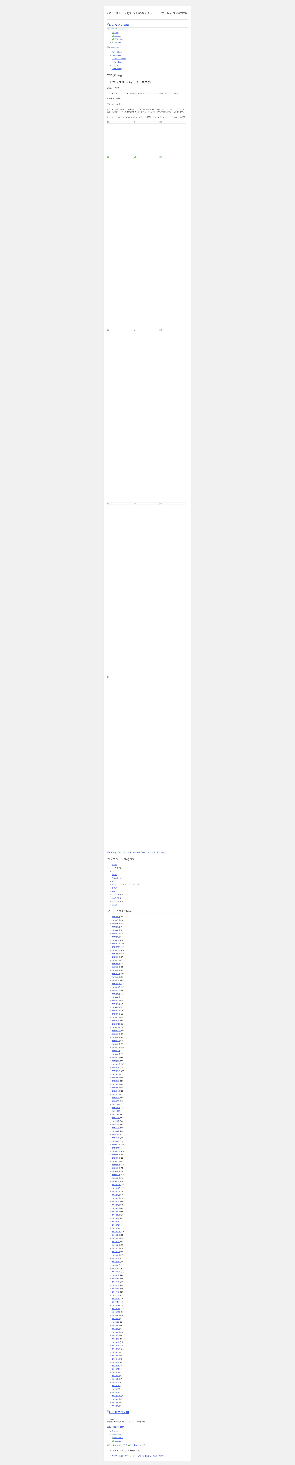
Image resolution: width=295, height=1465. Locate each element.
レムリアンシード (118, 898)
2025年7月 (116, 960)
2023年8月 (116, 1037)
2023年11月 (116, 1027)
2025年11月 (116, 947)
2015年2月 (116, 1362)
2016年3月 (116, 1335)
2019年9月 (116, 1195)
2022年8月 (116, 1078)
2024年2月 (116, 1017)
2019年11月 (116, 1188)
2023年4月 (116, 1051)
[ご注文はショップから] (117, 1445)
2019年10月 (116, 1191)
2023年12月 (116, 1024)
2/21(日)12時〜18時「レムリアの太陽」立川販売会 (145, 852)
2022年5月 (116, 1088)
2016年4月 (116, 1332)
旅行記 (114, 875)
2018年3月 (116, 1255)
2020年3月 (116, 1175)
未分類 (114, 865)
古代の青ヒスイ (117, 878)
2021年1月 (115, 1141)
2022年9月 (116, 1074)
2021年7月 (116, 1121)
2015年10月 (116, 1349)
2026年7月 (116, 920)
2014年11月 (116, 1372)
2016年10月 (116, 1312)
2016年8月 (116, 1319)
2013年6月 (116, 1402)
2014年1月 (116, 1386)
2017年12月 (116, 1265)
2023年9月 (116, 1034)
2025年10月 (116, 950)
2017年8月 (116, 1278)
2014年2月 (116, 1382)
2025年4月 (116, 970)
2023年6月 (116, 1044)
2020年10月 (116, 1151)
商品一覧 (117, 52)
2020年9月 (116, 1155)
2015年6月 (116, 1356)
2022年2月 (116, 1098)
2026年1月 (116, 940)
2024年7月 (116, 1000)
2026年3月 (116, 933)
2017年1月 (115, 1302)
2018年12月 (116, 1225)
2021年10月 (116, 1111)
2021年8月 (116, 1118)
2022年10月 (116, 1071)
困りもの (111, 852)
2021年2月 (116, 1138)
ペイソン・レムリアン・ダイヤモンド (125, 884)
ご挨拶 (116, 55)
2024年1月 (116, 1021)
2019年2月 (116, 1218)
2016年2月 (116, 1339)
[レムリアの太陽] (118, 24)
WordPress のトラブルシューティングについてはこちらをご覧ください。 (138, 1456)
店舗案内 (117, 69)
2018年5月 (116, 1248)
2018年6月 (116, 1245)
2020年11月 (116, 1148)
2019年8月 (116, 1198)
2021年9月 (116, 1114)
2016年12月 (116, 1305)
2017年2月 (116, 1299)
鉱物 (113, 891)
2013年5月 (116, 1406)
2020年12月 (116, 1145)
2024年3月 (116, 1014)
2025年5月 (116, 967)
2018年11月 (116, 1228)
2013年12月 (116, 1389)
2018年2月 (116, 1258)
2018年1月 (116, 1262)
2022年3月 (116, 1094)
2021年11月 (116, 1108)
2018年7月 (116, 1242)
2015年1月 (116, 1366)
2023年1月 (116, 1061)
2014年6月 (116, 1376)
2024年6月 (116, 1004)
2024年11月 (116, 987)
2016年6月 (116, 1325)
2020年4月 (116, 1171)
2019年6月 (116, 1205)
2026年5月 (116, 927)
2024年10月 (116, 990)
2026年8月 (116, 917)
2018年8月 (116, 1238)
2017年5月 (116, 1289)
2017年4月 (116, 1292)
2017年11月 (116, 1268)
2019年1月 (116, 1222)
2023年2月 (116, 1057)
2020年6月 (116, 1165)
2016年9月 (116, 1315)
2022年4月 (116, 1091)
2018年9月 (116, 1235)
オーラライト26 (117, 901)
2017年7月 (116, 1282)
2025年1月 (116, 980)
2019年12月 (116, 1185)
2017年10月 (116, 1272)
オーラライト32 (117, 868)
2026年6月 (116, 923)
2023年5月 (116, 1047)
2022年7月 (116, 1081)
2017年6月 (116, 1285)
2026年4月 (116, 930)
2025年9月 (116, 954)
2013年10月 (116, 1396)
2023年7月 (116, 1041)
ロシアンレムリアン (119, 895)
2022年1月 (116, 1101)
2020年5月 (116, 1168)
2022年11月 (116, 1067)
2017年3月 (116, 1295)
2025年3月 (116, 974)
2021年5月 (116, 1128)
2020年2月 (116, 1178)
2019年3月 (116, 1215)
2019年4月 (116, 1211)
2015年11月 (116, 1345)
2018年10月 (116, 1232)
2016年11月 (116, 1309)
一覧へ (119, 852)
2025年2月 (116, 977)
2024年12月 (116, 984)
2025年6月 (116, 964)
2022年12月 (116, 1064)
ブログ (116, 65)
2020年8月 (116, 1158)
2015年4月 (116, 1359)
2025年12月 (116, 944)
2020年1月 (116, 1181)
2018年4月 (116, 1252)
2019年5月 (116, 1208)
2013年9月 (116, 1399)
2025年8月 (116, 957)
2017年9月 (116, 1275)
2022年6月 (116, 1084)
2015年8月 (116, 1352)
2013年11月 (116, 1392)
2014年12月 (116, 1369)
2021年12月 (116, 1104)
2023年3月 (116, 1054)
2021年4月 (116, 1131)
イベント (117, 62)
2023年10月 (116, 1031)
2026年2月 (116, 937)
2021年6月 (116, 1124)
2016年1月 (116, 1342)
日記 (113, 871)
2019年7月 (116, 1201)
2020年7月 (116, 1161)
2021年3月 (116, 1134)
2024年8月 (116, 997)
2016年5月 (116, 1329)
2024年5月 (116, 1007)
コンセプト (119, 59)
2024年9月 (116, 994)
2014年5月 (116, 1379)
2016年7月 (116, 1322)
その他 (114, 905)
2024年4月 (116, 1011)
